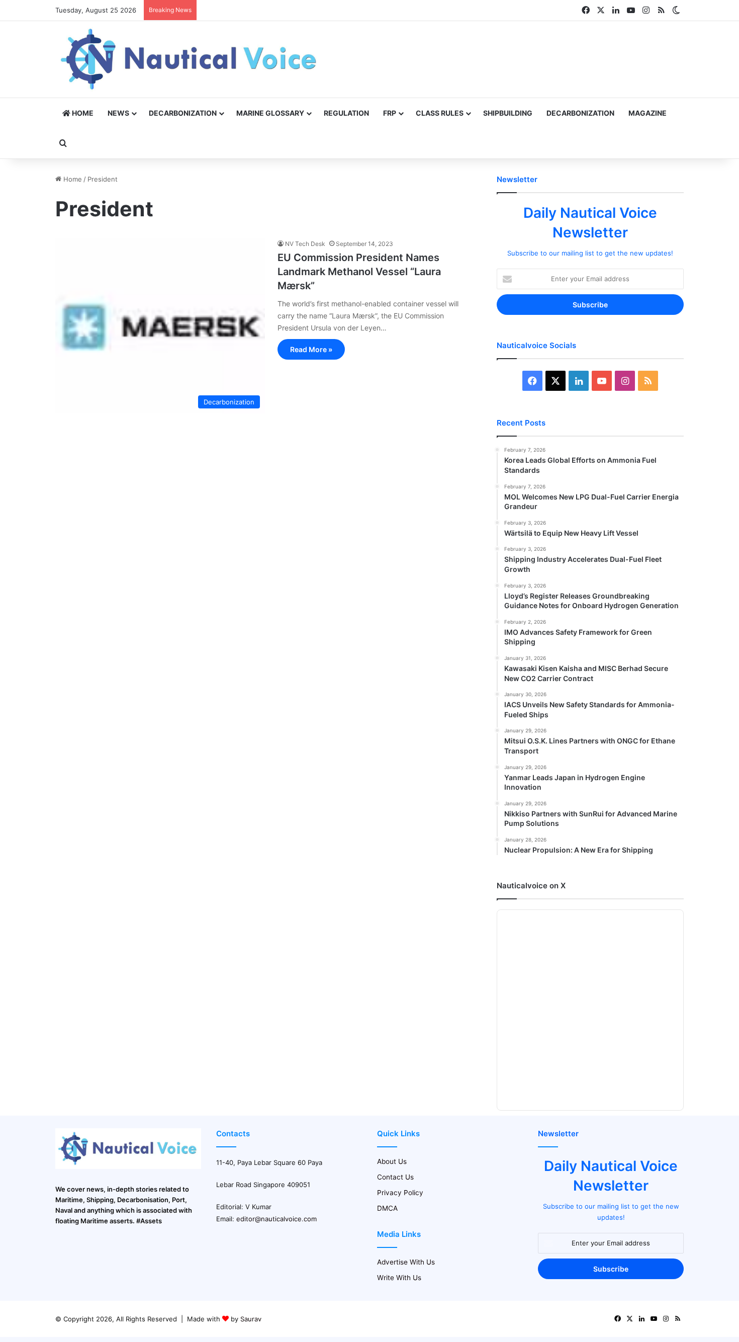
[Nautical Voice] (190, 59)
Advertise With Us (406, 1262)
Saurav (250, 1319)
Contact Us (395, 1177)
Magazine (647, 113)
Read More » (311, 349)
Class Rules (440, 113)
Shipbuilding (507, 113)
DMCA (387, 1208)
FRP (389, 113)
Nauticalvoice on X (531, 885)
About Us (392, 1161)
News (118, 113)
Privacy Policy (400, 1193)
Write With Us (399, 1278)
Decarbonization (183, 113)
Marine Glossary (270, 113)
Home (82, 113)
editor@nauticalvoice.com (276, 1219)
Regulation (346, 113)
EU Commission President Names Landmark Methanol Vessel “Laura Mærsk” (359, 271)
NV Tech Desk (305, 243)
